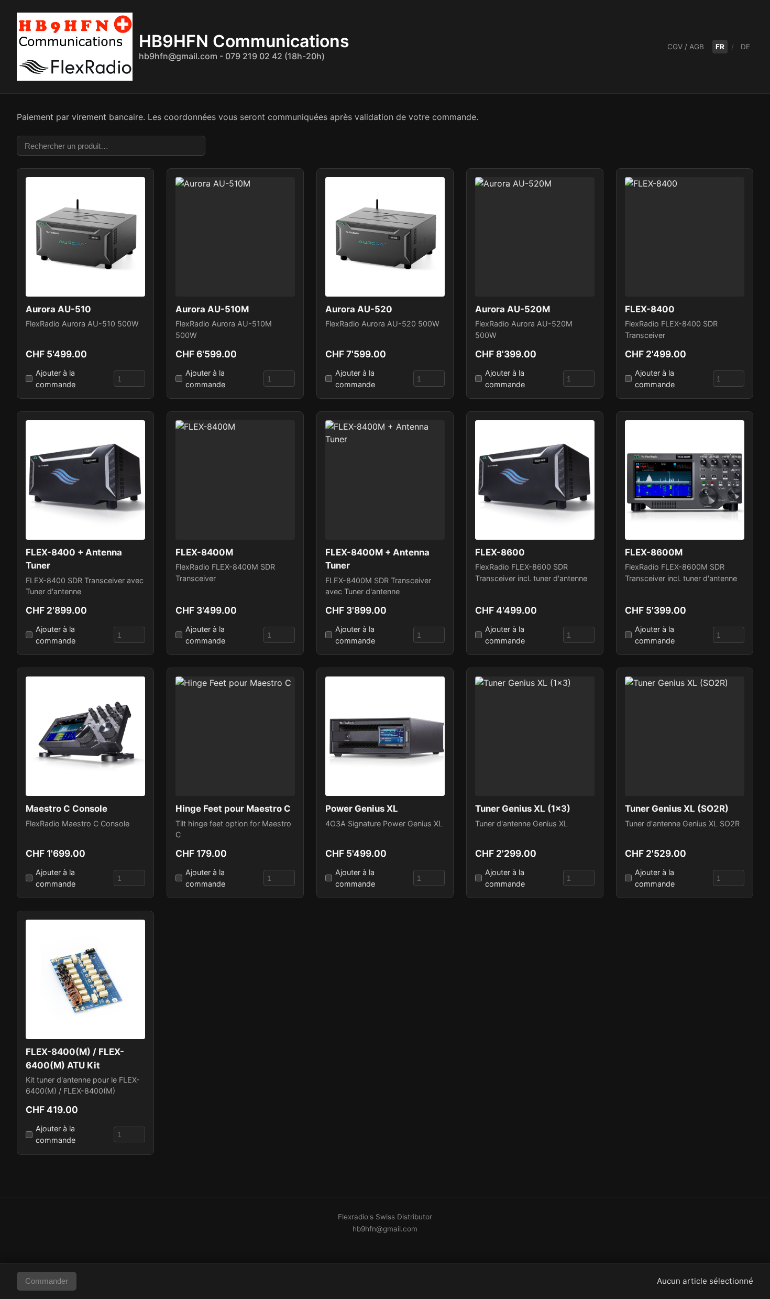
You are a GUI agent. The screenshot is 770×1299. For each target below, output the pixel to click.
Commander (46, 1280)
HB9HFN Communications (244, 46)
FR (720, 46)
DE (745, 46)
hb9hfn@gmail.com (385, 1229)
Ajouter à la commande (55, 378)
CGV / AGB (685, 46)
